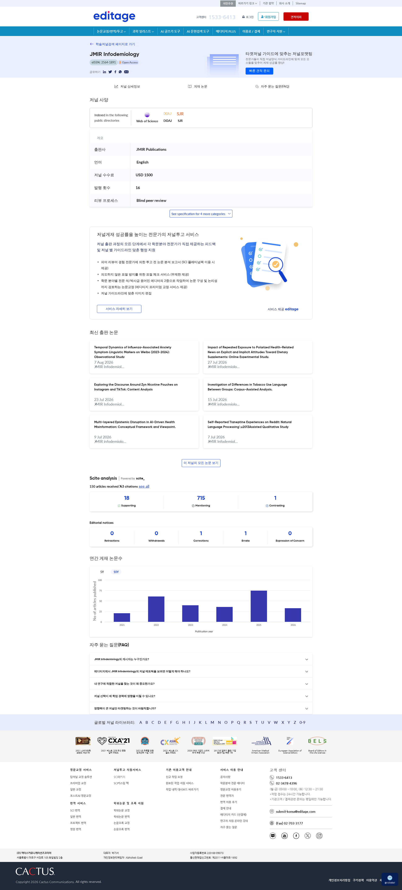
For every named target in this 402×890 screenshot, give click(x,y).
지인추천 (228, 3)
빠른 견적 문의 (259, 70)
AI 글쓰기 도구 (170, 31)
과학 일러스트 (142, 31)
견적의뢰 (296, 17)
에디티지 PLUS (226, 31)
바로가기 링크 (246, 3)
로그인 (250, 17)
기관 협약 (268, 3)
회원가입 (270, 17)
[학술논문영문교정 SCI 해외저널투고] (114, 16)
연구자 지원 (275, 31)
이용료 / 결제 (251, 31)
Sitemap (301, 3)
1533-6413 (222, 17)
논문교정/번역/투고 (110, 31)
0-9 (302, 722)
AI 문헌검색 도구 (198, 31)
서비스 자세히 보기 (119, 308)
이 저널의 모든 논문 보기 (201, 463)
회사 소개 (284, 3)
